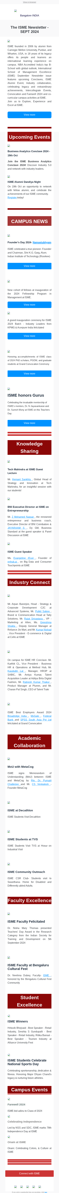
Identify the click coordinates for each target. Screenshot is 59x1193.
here (46, 1192)
